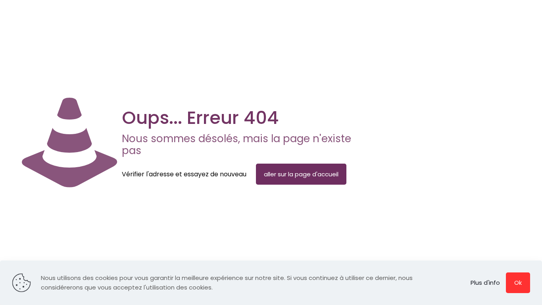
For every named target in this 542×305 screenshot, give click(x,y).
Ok (518, 282)
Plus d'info (485, 282)
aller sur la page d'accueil (301, 174)
